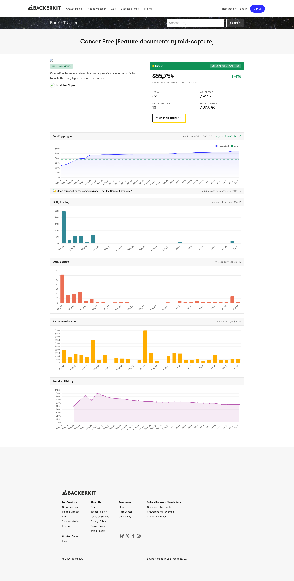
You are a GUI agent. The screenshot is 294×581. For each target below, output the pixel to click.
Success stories (70, 521)
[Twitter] (127, 537)
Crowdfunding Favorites (160, 511)
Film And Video (61, 66)
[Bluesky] (122, 537)
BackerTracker (64, 22)
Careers (94, 506)
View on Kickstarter (167, 117)
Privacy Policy (98, 521)
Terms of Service (99, 516)
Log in (243, 8)
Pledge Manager (96, 8)
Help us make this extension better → (221, 191)
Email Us (66, 541)
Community (125, 516)
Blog (121, 506)
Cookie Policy (97, 526)
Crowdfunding (74, 8)
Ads (113, 8)
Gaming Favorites (156, 516)
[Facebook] (133, 537)
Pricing (148, 8)
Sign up (258, 8)
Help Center (125, 511)
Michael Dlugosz (68, 85)
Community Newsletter (159, 506)
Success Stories (130, 8)
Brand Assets (97, 530)
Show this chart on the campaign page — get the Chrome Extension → (95, 191)
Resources (228, 8)
